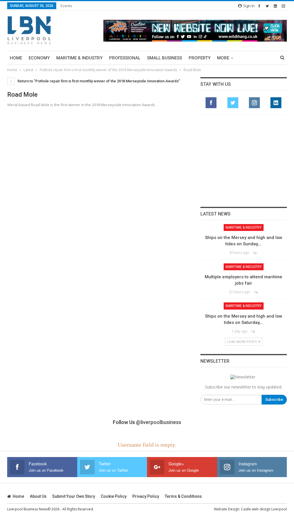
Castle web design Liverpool (264, 509)
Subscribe (274, 399)
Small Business (164, 58)
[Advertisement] (243, 161)
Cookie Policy (114, 496)
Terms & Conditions (183, 496)
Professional (124, 58)
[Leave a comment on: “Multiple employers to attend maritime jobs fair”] (256, 291)
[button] (195, 31)
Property (199, 58)
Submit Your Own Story (73, 496)
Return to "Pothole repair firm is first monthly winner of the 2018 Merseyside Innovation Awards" (98, 81)
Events (66, 5)
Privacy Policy (145, 496)
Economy (39, 58)
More (223, 58)
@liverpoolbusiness (158, 422)
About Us (38, 496)
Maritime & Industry (79, 58)
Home (16, 58)
